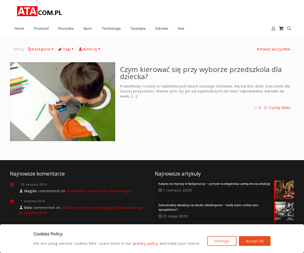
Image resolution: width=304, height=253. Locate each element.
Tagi (67, 49)
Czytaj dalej (279, 107)
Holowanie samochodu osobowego (98, 190)
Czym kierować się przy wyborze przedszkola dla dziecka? (201, 72)
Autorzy (90, 49)
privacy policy (145, 243)
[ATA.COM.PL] (39, 10)
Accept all (255, 241)
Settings (222, 241)
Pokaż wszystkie (275, 49)
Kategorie (41, 49)
